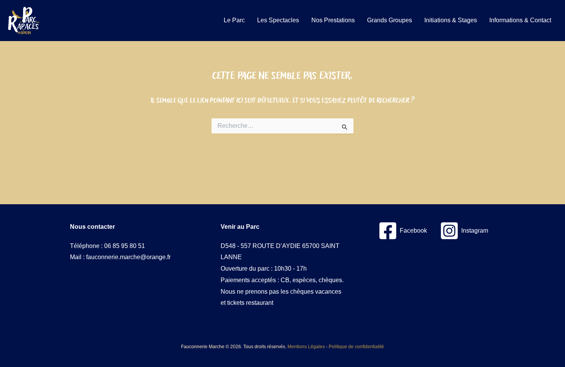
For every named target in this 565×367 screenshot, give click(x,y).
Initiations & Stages (450, 20)
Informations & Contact (520, 20)
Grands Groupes (389, 20)
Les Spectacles (278, 20)
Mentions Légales (306, 346)
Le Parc (234, 20)
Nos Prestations (333, 20)
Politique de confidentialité (356, 346)
